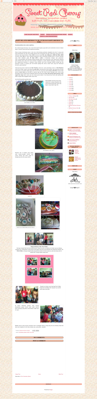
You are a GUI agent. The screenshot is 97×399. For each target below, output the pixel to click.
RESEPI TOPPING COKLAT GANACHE (77, 152)
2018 (70, 81)
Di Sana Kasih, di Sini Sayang (75, 131)
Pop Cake (32, 332)
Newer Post (17, 374)
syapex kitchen (72, 143)
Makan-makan (27, 332)
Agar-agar (71, 97)
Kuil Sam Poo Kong (73, 141)
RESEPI (70, 34)
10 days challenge (72, 96)
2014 (70, 88)
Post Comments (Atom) (26, 376)
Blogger (50, 389)
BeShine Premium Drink (74, 108)
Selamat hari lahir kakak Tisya (75, 137)
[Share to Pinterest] (38, 330)
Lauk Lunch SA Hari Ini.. (73, 134)
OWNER (42, 34)
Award (70, 102)
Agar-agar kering (72, 99)
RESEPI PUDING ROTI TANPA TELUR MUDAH (78, 159)
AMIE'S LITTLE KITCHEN (74, 130)
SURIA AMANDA (72, 133)
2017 (70, 83)
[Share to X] (35, 330)
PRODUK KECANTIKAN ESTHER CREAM (56, 34)
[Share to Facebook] (37, 330)
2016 (70, 84)
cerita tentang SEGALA (74, 139)
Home (39, 374)
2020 (70, 77)
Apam (70, 100)
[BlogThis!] (34, 330)
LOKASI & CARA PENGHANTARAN (48, 36)
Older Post (61, 374)
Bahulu (70, 103)
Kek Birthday (21, 332)
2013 (70, 90)
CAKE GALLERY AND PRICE (32, 34)
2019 (70, 79)
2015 (70, 86)
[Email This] (33, 330)
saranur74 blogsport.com (74, 136)
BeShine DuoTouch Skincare (75, 105)
